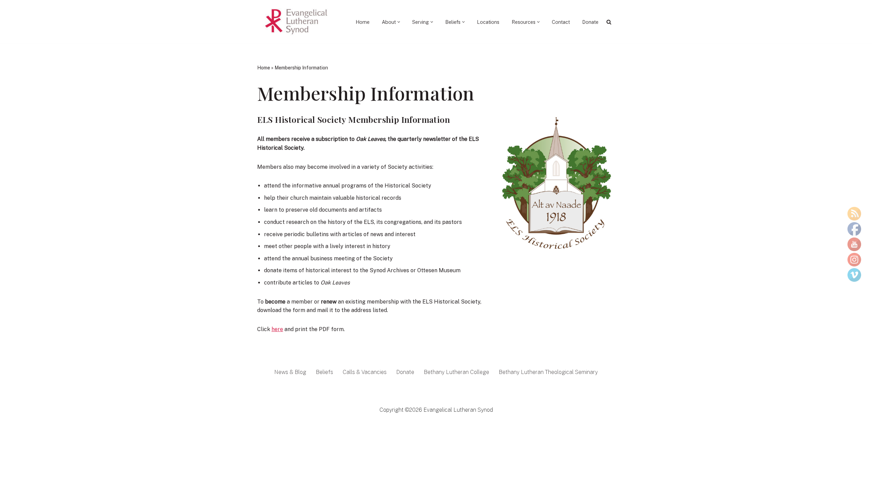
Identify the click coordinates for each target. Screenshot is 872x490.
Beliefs (324, 372)
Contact (561, 22)
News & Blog (290, 372)
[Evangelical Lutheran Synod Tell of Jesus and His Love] (297, 21)
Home (363, 22)
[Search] (608, 21)
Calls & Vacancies (365, 372)
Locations (488, 22)
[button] (399, 22)
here (277, 329)
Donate (590, 22)
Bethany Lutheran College (456, 372)
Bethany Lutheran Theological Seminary (548, 372)
